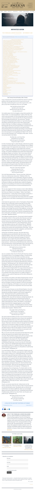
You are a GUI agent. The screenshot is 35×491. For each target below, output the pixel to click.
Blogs (5, 11)
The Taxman (5, 85)
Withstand (4, 89)
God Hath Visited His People (7, 87)
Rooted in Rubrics (17, 445)
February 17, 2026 (17, 446)
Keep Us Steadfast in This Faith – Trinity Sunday (10, 72)
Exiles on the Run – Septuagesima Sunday (9, 52)
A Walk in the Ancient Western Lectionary (21, 36)
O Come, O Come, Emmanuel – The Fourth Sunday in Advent (12, 44)
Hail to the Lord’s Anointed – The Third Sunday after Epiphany (12, 49)
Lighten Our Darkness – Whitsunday (8, 71)
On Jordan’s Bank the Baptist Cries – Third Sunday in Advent (12, 43)
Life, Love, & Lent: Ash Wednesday (8, 55)
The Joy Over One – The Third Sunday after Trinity (10, 75)
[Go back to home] (17, 5)
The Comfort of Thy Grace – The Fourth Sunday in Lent (11, 59)
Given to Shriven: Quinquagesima (8, 54)
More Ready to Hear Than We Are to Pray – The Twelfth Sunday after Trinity (14, 83)
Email (8, 466)
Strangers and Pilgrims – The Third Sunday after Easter (11, 66)
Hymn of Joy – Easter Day (7, 63)
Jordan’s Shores (5, 94)
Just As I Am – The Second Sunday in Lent (9, 57)
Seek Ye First (5, 86)
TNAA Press (32, 11)
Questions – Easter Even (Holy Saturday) (9, 62)
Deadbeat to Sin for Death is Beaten (8, 77)
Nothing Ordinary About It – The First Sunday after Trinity (11, 73)
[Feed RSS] (5, 7)
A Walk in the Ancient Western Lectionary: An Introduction (12, 40)
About (2, 11)
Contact (30, 7)
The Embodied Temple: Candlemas (8, 50)
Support (30, 3)
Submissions (29, 5)
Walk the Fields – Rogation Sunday (8, 68)
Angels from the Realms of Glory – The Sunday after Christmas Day (13, 46)
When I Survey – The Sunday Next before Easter (10, 61)
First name (8, 458)
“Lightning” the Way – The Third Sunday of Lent (10, 58)
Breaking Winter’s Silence (7, 92)
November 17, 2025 (27, 33)
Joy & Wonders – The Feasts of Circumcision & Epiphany (11, 47)
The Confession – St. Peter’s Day (7, 74)
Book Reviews (26, 11)
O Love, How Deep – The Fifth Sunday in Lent (9, 60)
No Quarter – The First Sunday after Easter (9, 64)
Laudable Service (5, 84)
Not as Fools (4, 91)
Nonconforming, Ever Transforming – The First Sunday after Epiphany (13, 48)
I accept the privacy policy (12, 470)
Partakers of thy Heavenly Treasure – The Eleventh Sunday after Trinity (13, 82)
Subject (9, 11)
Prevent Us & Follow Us (6, 88)
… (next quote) (31, 484)
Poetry (20, 11)
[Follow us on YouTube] (2, 7)
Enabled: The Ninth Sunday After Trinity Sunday (10, 80)
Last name (8, 462)
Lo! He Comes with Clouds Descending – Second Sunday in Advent (13, 42)
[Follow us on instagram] (3, 7)
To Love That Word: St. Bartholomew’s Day (9, 81)
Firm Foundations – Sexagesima (8, 53)
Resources (15, 11)
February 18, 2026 (6, 447)
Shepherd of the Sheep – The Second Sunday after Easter (11, 65)
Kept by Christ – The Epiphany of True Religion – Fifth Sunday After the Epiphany (15, 51)
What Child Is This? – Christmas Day (8, 45)
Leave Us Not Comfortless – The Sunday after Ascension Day (11, 70)
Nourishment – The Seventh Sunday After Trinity (10, 78)
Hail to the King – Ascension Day (8, 69)
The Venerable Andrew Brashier (11, 33)
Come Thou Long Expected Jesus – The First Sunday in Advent (12, 41)
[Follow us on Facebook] (6, 7)
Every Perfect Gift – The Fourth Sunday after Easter (10, 67)
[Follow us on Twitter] (4, 7)
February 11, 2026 (28, 449)
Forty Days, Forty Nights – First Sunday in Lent (10, 56)
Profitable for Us (5, 79)
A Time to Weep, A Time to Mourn (6, 445)
